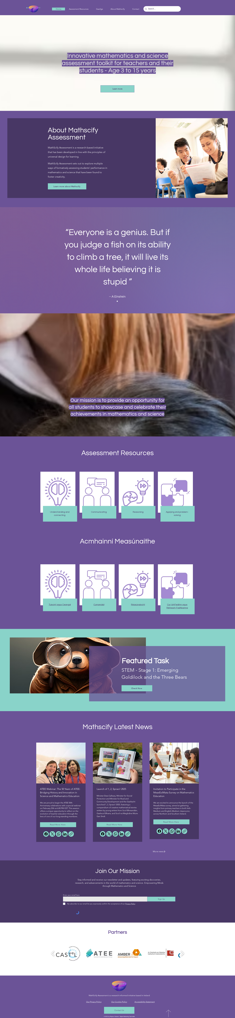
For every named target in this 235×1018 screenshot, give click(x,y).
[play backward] (53, 953)
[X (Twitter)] (52, 834)
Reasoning (138, 512)
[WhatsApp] (58, 834)
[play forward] (182, 953)
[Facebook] (46, 834)
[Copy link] (71, 834)
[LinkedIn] (65, 834)
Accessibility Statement (145, 1002)
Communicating (99, 512)
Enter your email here (71, 895)
